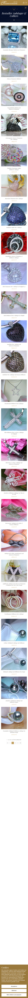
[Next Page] (18, 743)
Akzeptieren (14, 986)
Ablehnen (14, 990)
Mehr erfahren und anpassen (14, 994)
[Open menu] (26, 3)
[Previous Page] (10, 743)
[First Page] (7, 743)
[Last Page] (20, 743)
